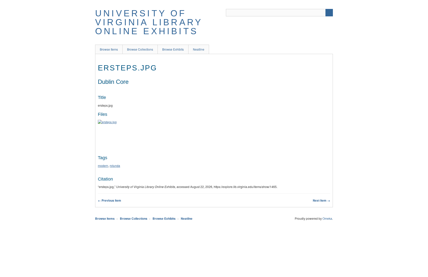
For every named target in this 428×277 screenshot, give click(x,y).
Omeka (327, 218)
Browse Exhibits (173, 49)
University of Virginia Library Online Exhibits (148, 22)
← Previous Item (109, 200)
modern (103, 165)
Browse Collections (140, 49)
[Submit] (329, 12)
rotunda (115, 165)
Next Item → (321, 200)
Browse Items (109, 49)
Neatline (198, 49)
